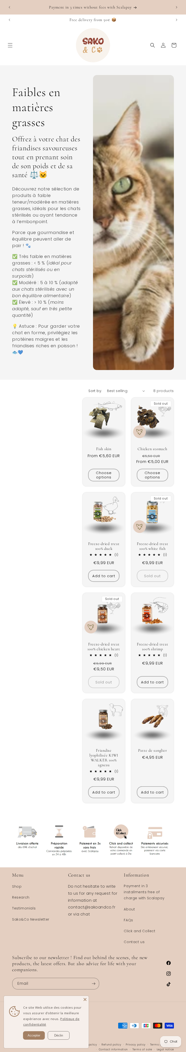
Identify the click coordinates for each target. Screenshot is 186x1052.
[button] (10, 45)
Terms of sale (142, 1049)
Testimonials (24, 908)
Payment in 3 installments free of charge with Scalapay (144, 892)
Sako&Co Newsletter (30, 919)
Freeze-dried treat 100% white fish (152, 546)
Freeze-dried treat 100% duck (104, 546)
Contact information (113, 1049)
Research (21, 897)
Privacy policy (136, 1044)
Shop (17, 886)
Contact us (134, 941)
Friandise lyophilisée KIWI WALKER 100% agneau (103, 757)
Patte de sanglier (152, 750)
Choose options (104, 475)
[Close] (85, 999)
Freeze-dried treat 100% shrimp (152, 646)
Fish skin (103, 449)
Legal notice (165, 1049)
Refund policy (111, 1044)
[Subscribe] (93, 984)
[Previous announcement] (9, 7)
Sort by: (95, 390)
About (129, 909)
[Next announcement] (176, 7)
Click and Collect (139, 931)
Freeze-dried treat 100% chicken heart (103, 646)
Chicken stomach (152, 449)
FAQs (128, 920)
